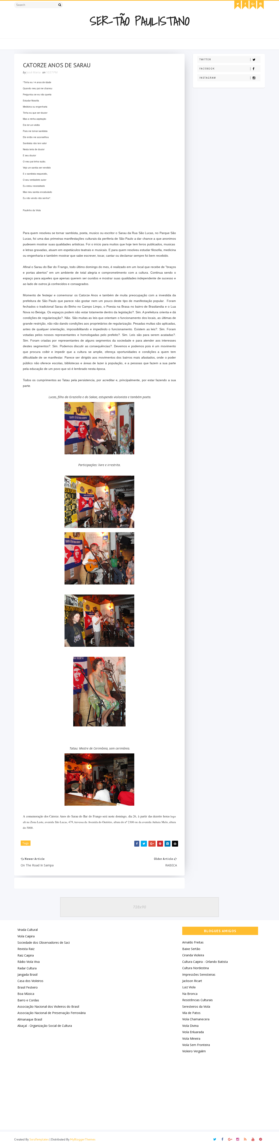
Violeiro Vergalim (194, 1051)
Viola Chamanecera (195, 1019)
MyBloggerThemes (82, 1139)
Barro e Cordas (28, 1000)
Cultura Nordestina (195, 968)
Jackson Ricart (192, 981)
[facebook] (245, 5)
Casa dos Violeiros (30, 981)
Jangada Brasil (27, 974)
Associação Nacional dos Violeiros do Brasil (48, 1006)
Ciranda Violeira (193, 955)
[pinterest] (260, 1139)
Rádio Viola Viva (28, 962)
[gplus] (253, 5)
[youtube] (253, 1139)
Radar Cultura (27, 968)
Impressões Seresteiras (198, 974)
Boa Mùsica (25, 994)
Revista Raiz (25, 949)
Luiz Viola (189, 987)
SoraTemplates (39, 1139)
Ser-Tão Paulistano (139, 21)
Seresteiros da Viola (196, 1006)
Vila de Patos (191, 1013)
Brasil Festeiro (27, 987)
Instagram (207, 77)
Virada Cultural (27, 930)
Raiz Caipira (25, 955)
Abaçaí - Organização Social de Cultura (44, 1026)
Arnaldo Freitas (193, 942)
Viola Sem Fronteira (196, 1045)
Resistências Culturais (197, 1000)
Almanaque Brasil (29, 1019)
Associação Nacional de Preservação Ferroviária (51, 1013)
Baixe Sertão (191, 949)
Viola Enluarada (193, 1032)
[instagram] (260, 5)
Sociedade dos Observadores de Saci (43, 942)
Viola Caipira (26, 936)
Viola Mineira (191, 1038)
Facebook (207, 68)
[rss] (245, 1139)
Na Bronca (189, 994)
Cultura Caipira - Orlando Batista (205, 962)
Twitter (205, 59)
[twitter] (237, 5)
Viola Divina (190, 1026)
